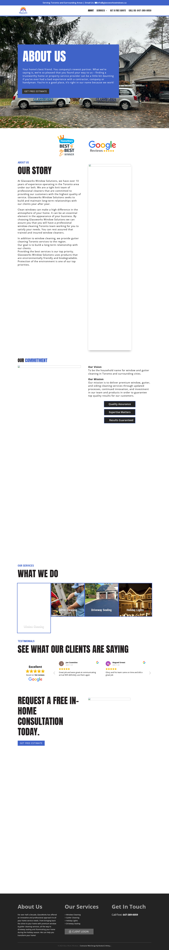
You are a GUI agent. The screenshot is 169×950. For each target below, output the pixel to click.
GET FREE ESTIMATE (35, 91)
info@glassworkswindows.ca (111, 2)
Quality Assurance (120, 404)
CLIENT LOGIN (80, 931)
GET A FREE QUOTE (118, 10)
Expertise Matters (120, 412)
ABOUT (91, 10)
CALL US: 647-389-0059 (140, 10)
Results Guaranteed (121, 420)
